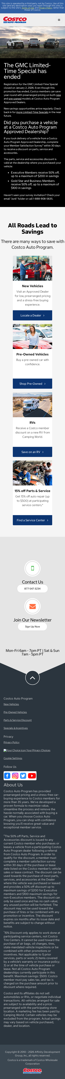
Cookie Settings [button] (13, 758)
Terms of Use (27, 7)
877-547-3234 (32, 588)
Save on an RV (31, 452)
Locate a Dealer (31, 315)
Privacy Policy (45, 7)
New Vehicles (11, 704)
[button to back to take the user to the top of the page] (32, 677)
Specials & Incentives (16, 728)
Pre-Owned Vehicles (15, 712)
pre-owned (15, 98)
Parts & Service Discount (18, 720)
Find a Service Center (31, 520)
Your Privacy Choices (38, 750)
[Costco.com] (32, 1074)
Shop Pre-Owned (31, 383)
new (58, 95)
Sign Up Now (32, 626)
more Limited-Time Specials (32, 112)
